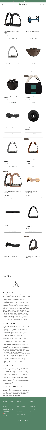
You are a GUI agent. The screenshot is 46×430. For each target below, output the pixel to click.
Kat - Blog (32, 411)
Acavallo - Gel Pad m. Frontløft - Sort (10, 256)
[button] (2, 4)
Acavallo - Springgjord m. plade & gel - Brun (32, 63)
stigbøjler (19, 329)
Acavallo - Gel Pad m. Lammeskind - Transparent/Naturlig (31, 192)
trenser (26, 329)
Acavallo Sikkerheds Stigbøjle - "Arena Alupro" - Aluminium (12, 64)
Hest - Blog (32, 409)
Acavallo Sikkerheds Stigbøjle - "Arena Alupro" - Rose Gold (12, 192)
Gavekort (18, 416)
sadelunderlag (14, 331)
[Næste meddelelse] (44, 1)
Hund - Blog (32, 406)
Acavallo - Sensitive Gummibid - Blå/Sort (32, 31)
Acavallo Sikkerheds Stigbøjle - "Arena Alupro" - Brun (33, 160)
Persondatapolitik (20, 404)
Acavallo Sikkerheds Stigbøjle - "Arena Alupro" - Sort (33, 224)
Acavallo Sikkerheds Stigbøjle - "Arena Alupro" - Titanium (12, 160)
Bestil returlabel (20, 401)
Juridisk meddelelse (21, 414)
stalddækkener (6, 331)
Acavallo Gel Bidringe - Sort (30, 127)
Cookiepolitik (19, 409)
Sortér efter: (22, 7)
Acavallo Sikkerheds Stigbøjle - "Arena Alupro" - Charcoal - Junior (33, 257)
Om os (31, 401)
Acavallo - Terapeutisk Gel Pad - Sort (10, 127)
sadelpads (26, 305)
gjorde (14, 329)
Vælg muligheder (33, 38)
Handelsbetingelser (21, 406)
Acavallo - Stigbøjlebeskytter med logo (32, 96)
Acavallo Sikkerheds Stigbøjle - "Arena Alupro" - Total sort (12, 32)
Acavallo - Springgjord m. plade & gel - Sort (11, 96)
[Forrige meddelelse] (2, 1)
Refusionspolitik (20, 411)
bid (23, 329)
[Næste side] (29, 268)
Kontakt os (32, 404)
